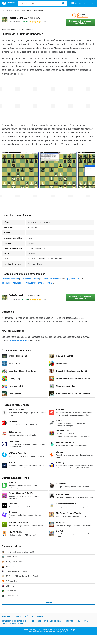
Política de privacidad (53, 621)
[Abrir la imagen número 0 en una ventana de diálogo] (20, 170)
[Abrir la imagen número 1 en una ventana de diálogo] (58, 170)
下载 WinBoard (73, 279)
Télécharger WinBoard (11, 283)
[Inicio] (3, 10)
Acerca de (6, 616)
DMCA (86, 621)
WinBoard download (52, 279)
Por (14, 22)
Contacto (17, 616)
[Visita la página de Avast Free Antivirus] (80, 15)
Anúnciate (29, 616)
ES (89, 3)
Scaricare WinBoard (10, 279)
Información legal (73, 621)
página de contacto (19, 341)
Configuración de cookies (12, 624)
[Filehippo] (8, 3)
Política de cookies (33, 621)
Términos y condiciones (12, 621)
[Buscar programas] (63, 3)
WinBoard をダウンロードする (39, 283)
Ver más (48, 602)
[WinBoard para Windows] (5, 19)
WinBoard (24, 17)
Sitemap (39, 616)
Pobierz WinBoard (31, 279)
